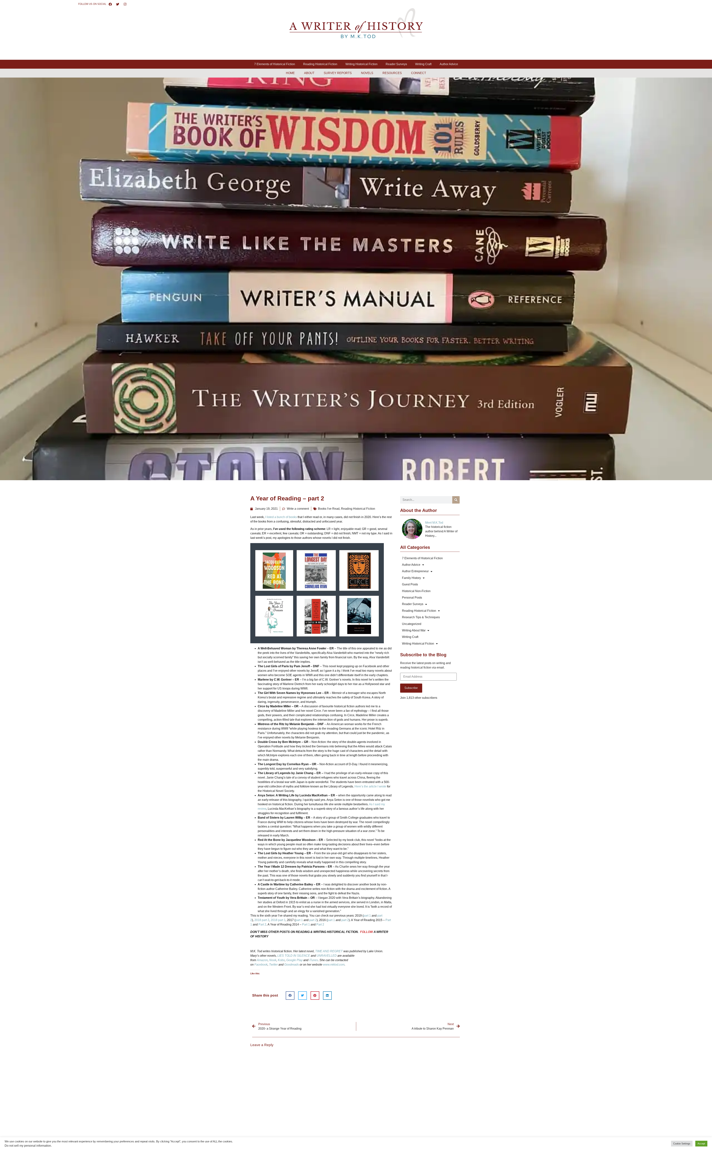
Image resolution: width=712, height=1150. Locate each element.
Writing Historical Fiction (361, 64)
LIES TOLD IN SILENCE (293, 955)
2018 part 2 (261, 920)
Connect (418, 73)
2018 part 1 (278, 920)
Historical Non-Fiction (416, 591)
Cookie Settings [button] (681, 1143)
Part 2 (262, 924)
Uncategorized (411, 623)
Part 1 (306, 924)
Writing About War (414, 630)
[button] (290, 995)
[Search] (456, 500)
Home (290, 73)
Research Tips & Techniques (421, 617)
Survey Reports (338, 73)
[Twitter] (118, 4)
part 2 (313, 920)
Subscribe (411, 687)
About (309, 73)
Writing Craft (423, 64)
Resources (392, 73)
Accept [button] (701, 1143)
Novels (367, 73)
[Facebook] (110, 4)
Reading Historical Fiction (320, 64)
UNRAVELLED (327, 955)
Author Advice (449, 64)
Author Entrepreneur (415, 571)
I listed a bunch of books (281, 517)
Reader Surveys (396, 64)
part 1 (367, 915)
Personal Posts (412, 597)
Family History (411, 577)
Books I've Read (328, 508)
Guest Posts (410, 584)
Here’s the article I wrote (370, 786)
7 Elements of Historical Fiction (274, 64)
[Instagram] (125, 4)
